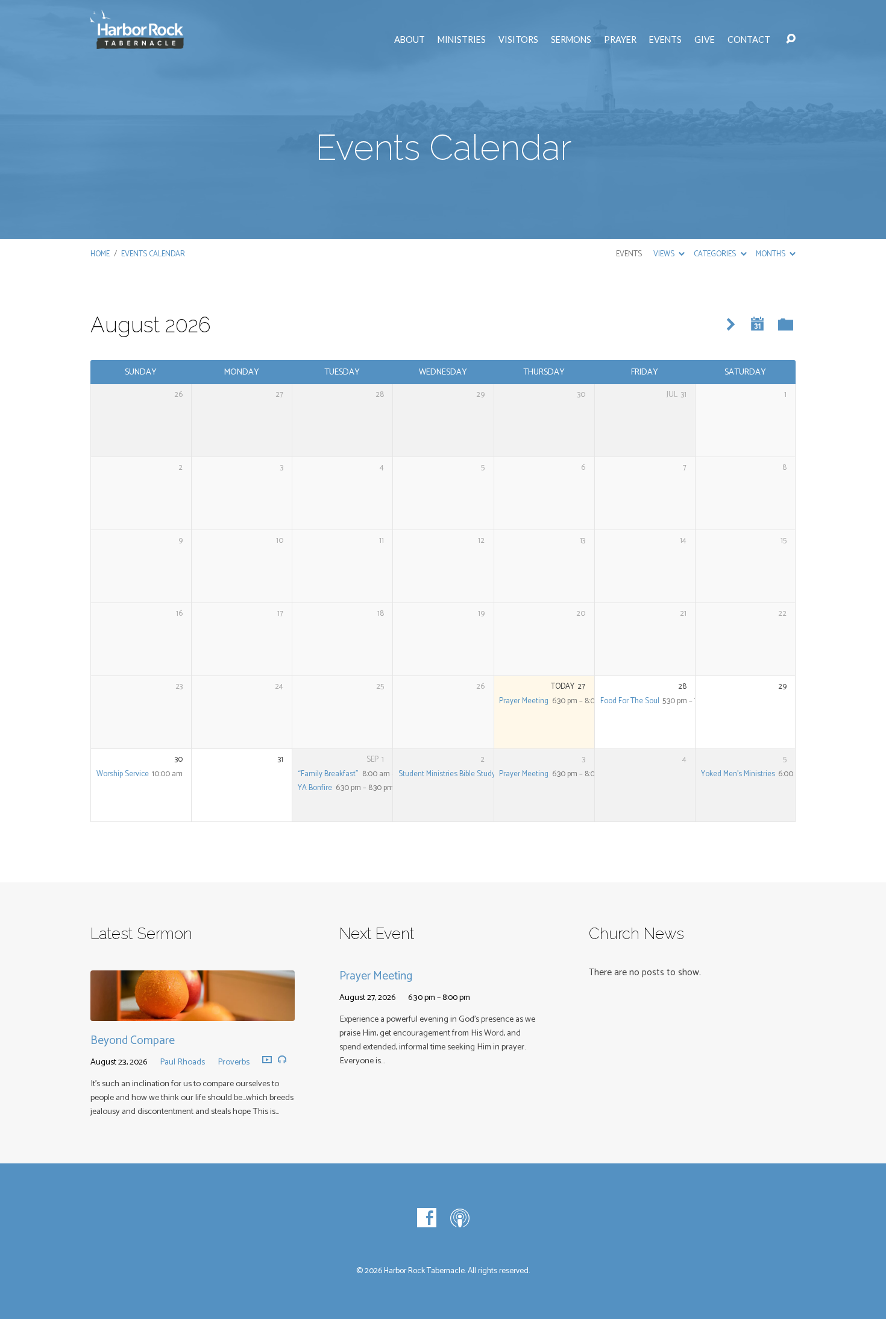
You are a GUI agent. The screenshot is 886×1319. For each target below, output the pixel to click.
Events (665, 39)
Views (664, 254)
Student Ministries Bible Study (446, 774)
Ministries (462, 39)
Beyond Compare (132, 1040)
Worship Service (122, 774)
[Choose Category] (786, 325)
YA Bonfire (315, 788)
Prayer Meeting (523, 701)
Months (771, 254)
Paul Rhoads (182, 1062)
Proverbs (234, 1062)
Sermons (571, 39)
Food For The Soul (629, 701)
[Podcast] (460, 1217)
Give (704, 39)
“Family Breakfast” (328, 774)
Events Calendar (153, 254)
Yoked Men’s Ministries (738, 774)
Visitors (518, 39)
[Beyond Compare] (192, 1012)
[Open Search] (791, 39)
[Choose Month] (758, 324)
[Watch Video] (267, 1060)
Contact (748, 39)
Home (100, 254)
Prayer (620, 39)
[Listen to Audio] (282, 1059)
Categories (716, 254)
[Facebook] (426, 1217)
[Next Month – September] (731, 324)
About (409, 39)
